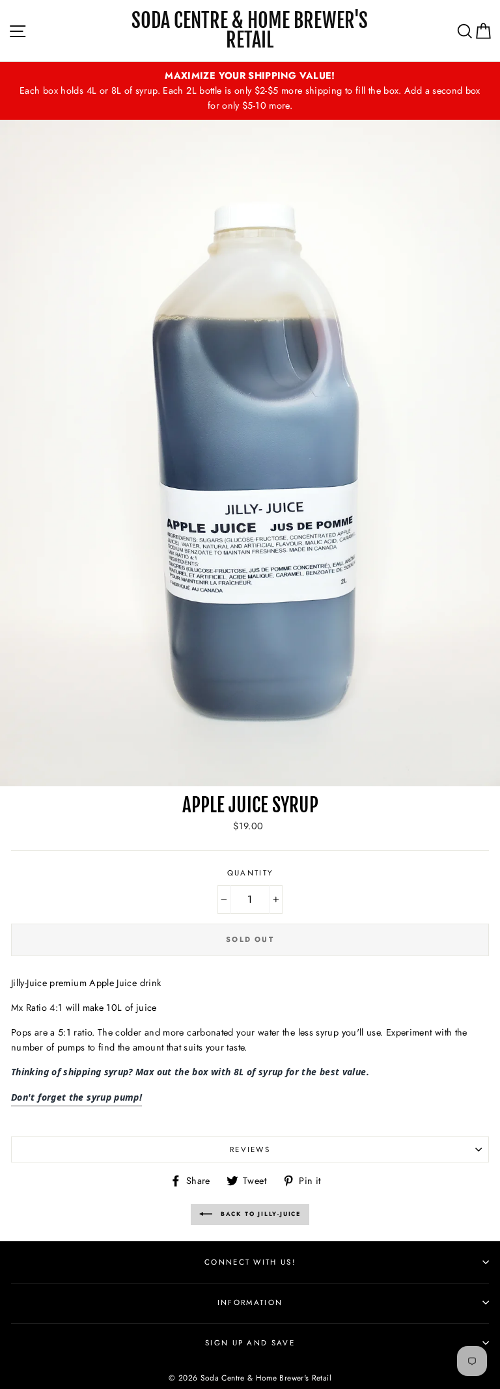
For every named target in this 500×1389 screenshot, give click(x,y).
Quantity (250, 873)
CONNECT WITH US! (250, 1262)
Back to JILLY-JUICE (259, 1213)
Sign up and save (250, 1343)
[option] (250, 90)
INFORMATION (250, 1302)
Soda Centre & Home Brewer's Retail (250, 30)
